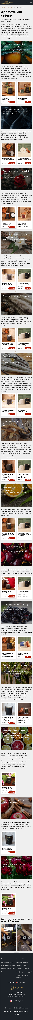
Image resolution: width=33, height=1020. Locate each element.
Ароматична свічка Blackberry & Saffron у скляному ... (24, 653)
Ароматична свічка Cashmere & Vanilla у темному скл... (8, 410)
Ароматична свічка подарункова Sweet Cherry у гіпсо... (23, 593)
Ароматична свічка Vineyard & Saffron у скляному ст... (23, 719)
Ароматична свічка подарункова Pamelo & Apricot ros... (24, 534)
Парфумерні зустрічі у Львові (23, 976)
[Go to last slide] (3, 937)
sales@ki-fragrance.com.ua (16, 994)
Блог (2, 972)
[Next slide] (29, 937)
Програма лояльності (8, 969)
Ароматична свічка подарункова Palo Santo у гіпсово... (23, 476)
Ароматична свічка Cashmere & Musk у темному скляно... (7, 345)
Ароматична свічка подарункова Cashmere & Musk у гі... (24, 345)
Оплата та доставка (7, 962)
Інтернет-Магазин (22, 959)
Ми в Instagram (18, 1001)
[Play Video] (8, 937)
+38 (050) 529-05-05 (16, 992)
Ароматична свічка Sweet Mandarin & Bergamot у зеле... (7, 789)
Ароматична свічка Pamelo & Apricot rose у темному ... (8, 534)
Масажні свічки (21, 965)
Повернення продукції (8, 965)
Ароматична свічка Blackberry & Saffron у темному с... (8, 653)
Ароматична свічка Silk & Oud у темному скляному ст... (8, 160)
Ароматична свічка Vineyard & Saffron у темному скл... (7, 719)
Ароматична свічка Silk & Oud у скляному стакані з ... (24, 160)
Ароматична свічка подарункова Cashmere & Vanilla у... (24, 410)
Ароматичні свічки (22, 962)
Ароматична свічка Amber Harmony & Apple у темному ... (7, 848)
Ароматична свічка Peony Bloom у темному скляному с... (8, 910)
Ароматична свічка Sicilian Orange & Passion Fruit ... (7, 98)
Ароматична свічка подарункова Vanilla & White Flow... (24, 285)
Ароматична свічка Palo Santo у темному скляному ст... (8, 476)
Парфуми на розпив (22, 969)
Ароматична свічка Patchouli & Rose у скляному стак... (7, 223)
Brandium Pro (25, 1011)
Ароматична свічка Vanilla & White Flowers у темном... (8, 285)
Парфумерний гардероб (24, 972)
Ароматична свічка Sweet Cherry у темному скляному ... (8, 593)
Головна (3, 959)
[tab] (15, 291)
